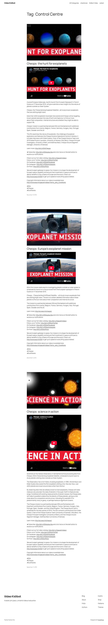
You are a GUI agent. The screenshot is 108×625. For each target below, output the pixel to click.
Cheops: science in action (43, 411)
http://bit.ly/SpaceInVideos (57, 158)
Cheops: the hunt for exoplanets (47, 63)
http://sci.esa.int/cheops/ (43, 311)
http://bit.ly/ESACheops (43, 148)
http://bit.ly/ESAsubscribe (44, 152)
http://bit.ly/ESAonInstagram (46, 164)
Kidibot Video (93, 3)
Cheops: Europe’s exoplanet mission (49, 248)
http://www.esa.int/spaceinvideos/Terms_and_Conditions (46, 182)
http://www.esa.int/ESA (34, 177)
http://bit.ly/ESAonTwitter (49, 160)
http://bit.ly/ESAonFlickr (41, 166)
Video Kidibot (9, 3)
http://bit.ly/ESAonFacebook (45, 162)
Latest (101, 3)
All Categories (74, 3)
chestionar (84, 3)
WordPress (101, 620)
